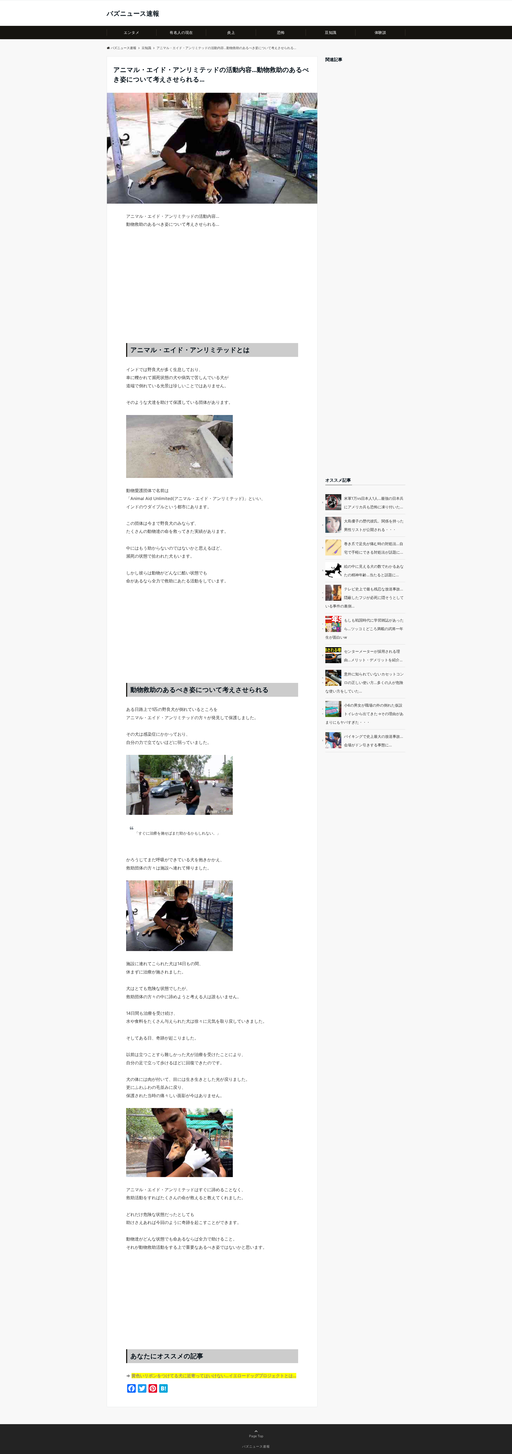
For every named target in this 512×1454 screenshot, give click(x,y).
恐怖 (281, 32)
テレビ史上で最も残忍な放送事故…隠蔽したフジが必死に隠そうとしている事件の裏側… (364, 597)
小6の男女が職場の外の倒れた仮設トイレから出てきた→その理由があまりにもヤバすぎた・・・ (364, 713)
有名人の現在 (181, 32)
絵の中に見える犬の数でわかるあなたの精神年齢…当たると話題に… (374, 570)
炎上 (231, 32)
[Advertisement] (212, 290)
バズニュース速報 (133, 13)
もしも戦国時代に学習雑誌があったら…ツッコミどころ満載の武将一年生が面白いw (364, 628)
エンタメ (131, 32)
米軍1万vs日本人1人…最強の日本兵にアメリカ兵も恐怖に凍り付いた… (373, 502)
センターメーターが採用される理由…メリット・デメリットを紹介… (373, 655)
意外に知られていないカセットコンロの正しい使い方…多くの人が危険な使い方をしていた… (364, 682)
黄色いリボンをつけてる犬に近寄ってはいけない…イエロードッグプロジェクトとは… (213, 1375)
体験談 (380, 32)
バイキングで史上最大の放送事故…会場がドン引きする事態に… (373, 740)
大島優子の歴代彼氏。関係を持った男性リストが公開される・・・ (374, 525)
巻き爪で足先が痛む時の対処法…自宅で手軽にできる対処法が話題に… (373, 547)
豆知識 (331, 32)
